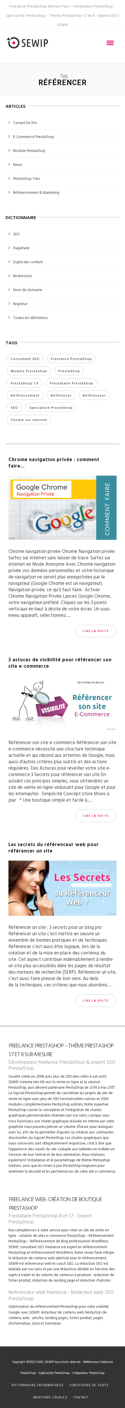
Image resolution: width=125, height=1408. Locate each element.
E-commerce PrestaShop (33, 136)
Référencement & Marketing (36, 192)
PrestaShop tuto (26, 178)
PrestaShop (69, 370)
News (17, 164)
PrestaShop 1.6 (25, 383)
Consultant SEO (25, 358)
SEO (16, 234)
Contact (80, 1397)
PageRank (21, 248)
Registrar (20, 304)
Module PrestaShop (29, 150)
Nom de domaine (27, 290)
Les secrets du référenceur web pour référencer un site (53, 847)
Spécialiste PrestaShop (51, 407)
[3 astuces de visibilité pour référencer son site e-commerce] (62, 705)
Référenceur (94, 395)
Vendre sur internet (29, 419)
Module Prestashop (29, 370)
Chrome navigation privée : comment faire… (53, 462)
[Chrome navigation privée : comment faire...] (62, 509)
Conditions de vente (89, 1385)
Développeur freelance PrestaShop (46, 1062)
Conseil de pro (25, 123)
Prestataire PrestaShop (71, 383)
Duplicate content (28, 262)
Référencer (61, 395)
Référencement (25, 395)
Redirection (22, 276)
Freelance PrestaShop (71, 358)
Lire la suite (96, 631)
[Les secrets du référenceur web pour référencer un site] (62, 890)
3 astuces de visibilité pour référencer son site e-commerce (60, 662)
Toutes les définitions (30, 317)
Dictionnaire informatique (37, 1385)
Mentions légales (50, 1397)
